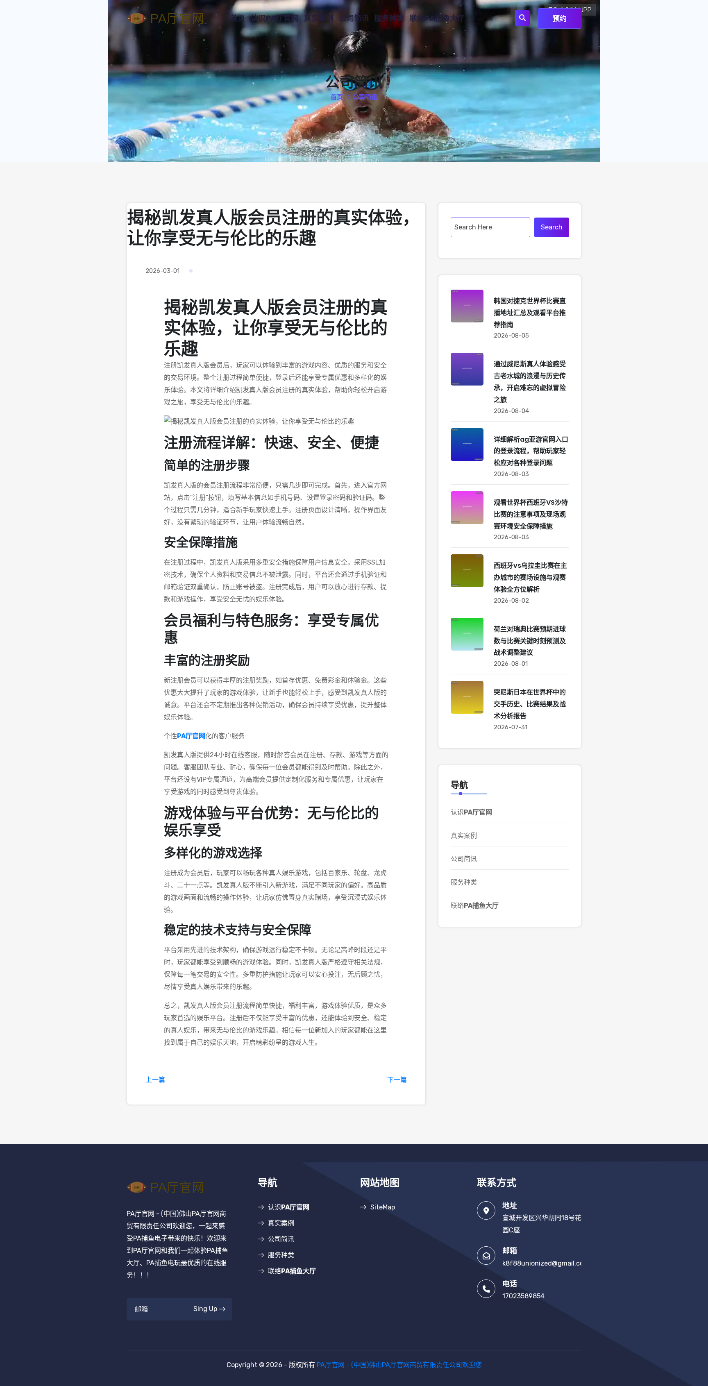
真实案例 (319, 18)
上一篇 (155, 1080)
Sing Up (205, 1309)
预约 (560, 18)
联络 (437, 18)
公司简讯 (354, 18)
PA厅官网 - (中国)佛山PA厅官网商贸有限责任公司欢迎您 (399, 1365)
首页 (237, 18)
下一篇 (397, 1080)
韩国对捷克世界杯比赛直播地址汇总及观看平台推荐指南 (530, 312)
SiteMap (382, 1207)
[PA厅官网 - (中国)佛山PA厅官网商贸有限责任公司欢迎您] (172, 18)
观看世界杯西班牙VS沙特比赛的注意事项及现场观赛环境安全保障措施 (531, 514)
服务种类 (389, 18)
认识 (274, 18)
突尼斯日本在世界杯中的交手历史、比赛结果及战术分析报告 (530, 704)
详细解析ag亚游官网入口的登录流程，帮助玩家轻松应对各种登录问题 (531, 451)
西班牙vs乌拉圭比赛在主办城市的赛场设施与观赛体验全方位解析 (530, 577)
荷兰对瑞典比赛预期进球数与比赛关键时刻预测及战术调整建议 (530, 641)
